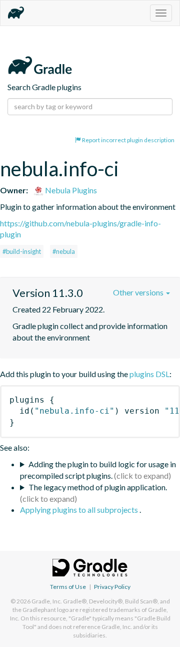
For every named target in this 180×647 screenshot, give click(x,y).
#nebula (63, 251)
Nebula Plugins (70, 190)
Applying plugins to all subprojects (80, 509)
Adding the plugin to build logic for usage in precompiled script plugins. (98, 469)
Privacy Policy (112, 586)
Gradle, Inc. (47, 601)
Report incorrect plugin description (127, 140)
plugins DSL (150, 374)
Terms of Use (68, 586)
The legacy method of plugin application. (97, 487)
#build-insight (21, 251)
